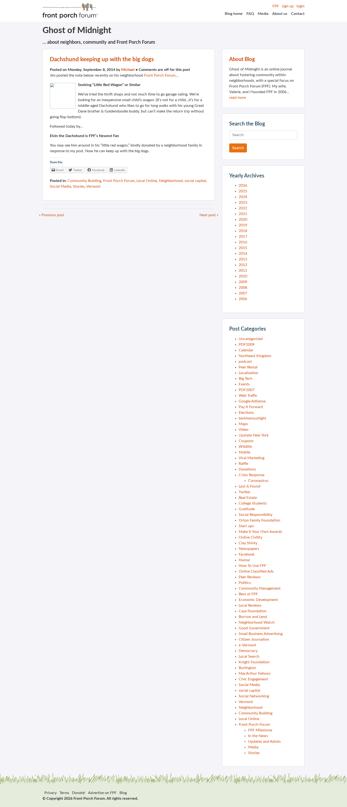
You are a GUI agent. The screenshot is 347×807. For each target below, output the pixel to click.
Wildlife (245, 447)
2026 (243, 185)
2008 (243, 287)
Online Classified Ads (256, 571)
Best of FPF (248, 594)
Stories (79, 186)
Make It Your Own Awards (260, 532)
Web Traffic (248, 395)
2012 (243, 265)
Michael (128, 70)
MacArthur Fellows (255, 673)
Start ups (246, 526)
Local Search (249, 656)
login (300, 6)
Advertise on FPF (102, 793)
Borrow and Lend (253, 617)
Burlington (247, 668)
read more (237, 97)
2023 (243, 202)
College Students (253, 503)
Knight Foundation (254, 662)
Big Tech (245, 378)
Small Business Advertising (261, 634)
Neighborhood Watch (257, 622)
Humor (244, 560)
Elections (246, 412)
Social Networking (254, 696)
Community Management (260, 588)
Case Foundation (253, 611)
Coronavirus (258, 481)
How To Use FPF (252, 566)
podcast (245, 361)
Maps (243, 424)
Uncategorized (251, 339)
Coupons (246, 441)
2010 (243, 276)
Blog (123, 793)
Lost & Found (249, 486)
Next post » (208, 215)
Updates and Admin (264, 741)
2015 (243, 248)
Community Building (84, 181)
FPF (275, 6)
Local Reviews (250, 605)
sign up (288, 6)
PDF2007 (246, 390)
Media (263, 14)
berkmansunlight (252, 418)
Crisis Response (251, 475)
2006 (243, 299)
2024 (243, 197)
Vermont (93, 186)
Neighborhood (171, 181)
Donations (247, 469)
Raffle (243, 464)
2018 (243, 231)
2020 (243, 219)
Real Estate (248, 498)
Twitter (244, 492)
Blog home (234, 14)
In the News (258, 736)
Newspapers (249, 549)
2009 (243, 282)
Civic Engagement (253, 679)
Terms (64, 793)
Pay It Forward (251, 407)
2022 (243, 208)
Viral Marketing (251, 458)
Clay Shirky (248, 543)
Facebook (246, 554)
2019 (243, 225)
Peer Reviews (250, 577)
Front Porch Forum (159, 75)
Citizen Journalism (254, 639)
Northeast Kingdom (255, 356)
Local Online (146, 181)
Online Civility (250, 537)
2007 (243, 293)
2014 (243, 253)
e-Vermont (247, 645)
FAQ (250, 14)
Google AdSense (252, 401)
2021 (243, 214)
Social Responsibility (255, 515)
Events (244, 384)
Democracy (248, 651)
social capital (195, 181)
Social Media (60, 186)
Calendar (246, 350)
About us (279, 14)
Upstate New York (254, 435)
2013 (243, 259)
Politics (245, 583)
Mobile (244, 452)
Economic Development (258, 600)
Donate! (78, 793)
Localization (248, 373)
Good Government (254, 628)
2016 (243, 242)
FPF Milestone (260, 730)
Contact (298, 14)
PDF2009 (246, 344)
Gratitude (247, 509)
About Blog (242, 59)
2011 (243, 270)
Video (243, 430)
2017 (243, 236)
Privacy (50, 793)
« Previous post (51, 215)
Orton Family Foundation (259, 520)
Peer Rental (248, 367)
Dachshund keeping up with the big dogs (102, 59)
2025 (243, 191)
